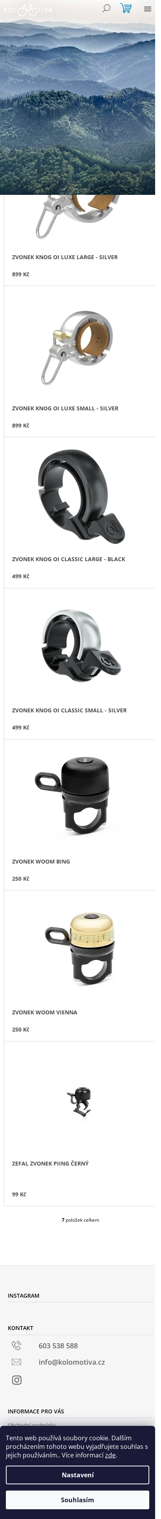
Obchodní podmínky (32, 1425)
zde (110, 1455)
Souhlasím (77, 1500)
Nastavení (78, 1475)
